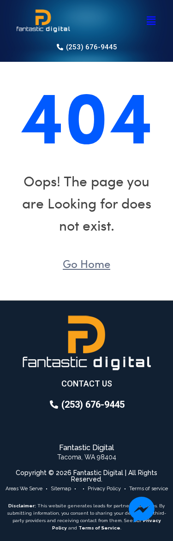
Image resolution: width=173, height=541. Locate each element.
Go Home (86, 263)
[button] (151, 21)
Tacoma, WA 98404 (86, 457)
